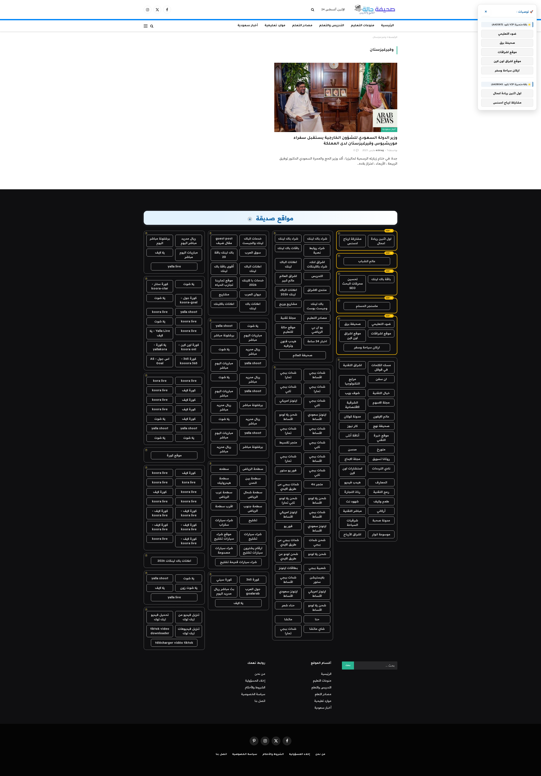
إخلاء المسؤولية (255, 680)
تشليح (253, 520)
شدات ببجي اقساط (317, 375)
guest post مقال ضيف (224, 241)
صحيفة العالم (302, 355)
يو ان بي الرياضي (317, 329)
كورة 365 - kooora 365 (188, 361)
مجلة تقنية (288, 318)
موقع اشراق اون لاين (352, 335)
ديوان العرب (253, 294)
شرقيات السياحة (352, 522)
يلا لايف (238, 603)
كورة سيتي (224, 579)
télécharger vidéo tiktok (174, 643)
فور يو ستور (288, 470)
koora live (160, 312)
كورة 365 (252, 579)
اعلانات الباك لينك (288, 264)
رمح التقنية (381, 492)
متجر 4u (317, 484)
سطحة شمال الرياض (252, 494)
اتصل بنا (260, 701)
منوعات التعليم (362, 25)
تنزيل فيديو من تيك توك (188, 617)
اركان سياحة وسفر (367, 347)
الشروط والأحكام (255, 687)
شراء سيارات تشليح (253, 536)
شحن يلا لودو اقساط (288, 417)
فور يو (288, 526)
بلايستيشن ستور (317, 580)
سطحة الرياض (252, 469)
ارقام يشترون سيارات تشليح (253, 550)
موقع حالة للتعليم (288, 329)
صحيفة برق (352, 324)
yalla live (174, 266)
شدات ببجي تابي (288, 389)
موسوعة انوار (381, 534)
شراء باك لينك (317, 238)
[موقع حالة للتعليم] (374, 9)
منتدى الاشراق (317, 290)
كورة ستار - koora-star (159, 286)
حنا (317, 619)
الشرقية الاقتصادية (352, 405)
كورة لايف (188, 390)
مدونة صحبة (381, 520)
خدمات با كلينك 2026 (253, 282)
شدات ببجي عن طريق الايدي (288, 486)
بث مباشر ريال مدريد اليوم (224, 591)
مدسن (352, 449)
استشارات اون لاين (352, 470)
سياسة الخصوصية (253, 694)
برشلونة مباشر (224, 335)
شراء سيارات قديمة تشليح (238, 562)
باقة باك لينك (381, 279)
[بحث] (313, 9)
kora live (160, 381)
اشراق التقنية (352, 365)
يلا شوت (252, 326)
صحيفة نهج (381, 426)
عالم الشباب (366, 261)
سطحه (224, 469)
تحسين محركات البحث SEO (352, 283)
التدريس (317, 276)
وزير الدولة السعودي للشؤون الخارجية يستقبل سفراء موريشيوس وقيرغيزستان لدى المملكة (345, 141)
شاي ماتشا (317, 629)
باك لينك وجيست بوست (317, 306)
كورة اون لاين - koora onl (188, 347)
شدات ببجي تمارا (288, 375)
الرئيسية (387, 25)
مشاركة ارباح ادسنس (352, 241)
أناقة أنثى (352, 435)
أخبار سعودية (248, 25)
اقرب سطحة (224, 506)
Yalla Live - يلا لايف (160, 333)
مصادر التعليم (317, 318)
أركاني (381, 511)
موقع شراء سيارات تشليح (224, 536)
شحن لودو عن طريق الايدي (288, 556)
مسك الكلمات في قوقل (381, 367)
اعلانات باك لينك (252, 306)
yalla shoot (224, 326)
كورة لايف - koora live (189, 513)
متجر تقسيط (288, 442)
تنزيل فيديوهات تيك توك (188, 631)
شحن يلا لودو (317, 554)
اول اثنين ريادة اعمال (381, 241)
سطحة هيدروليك (224, 480)
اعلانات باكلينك (224, 304)
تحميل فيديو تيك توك (160, 617)
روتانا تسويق (381, 459)
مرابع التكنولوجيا (352, 381)
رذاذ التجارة (352, 492)
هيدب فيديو (352, 482)
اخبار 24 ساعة (317, 341)
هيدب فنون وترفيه (288, 343)
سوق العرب (253, 252)
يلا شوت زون (188, 588)
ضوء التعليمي (381, 324)
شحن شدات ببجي (317, 542)
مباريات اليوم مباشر (253, 337)
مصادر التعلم (302, 25)
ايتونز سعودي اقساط (317, 417)
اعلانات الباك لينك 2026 (288, 292)
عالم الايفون (381, 416)
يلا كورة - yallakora (160, 347)
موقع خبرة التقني (381, 438)
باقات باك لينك (288, 248)
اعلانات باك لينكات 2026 (174, 561)
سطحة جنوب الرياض (252, 508)
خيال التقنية (381, 393)
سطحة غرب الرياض (224, 494)
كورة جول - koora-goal (188, 300)
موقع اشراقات (381, 333)
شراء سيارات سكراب (224, 522)
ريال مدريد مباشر (253, 351)
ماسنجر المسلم (367, 306)
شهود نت (352, 501)
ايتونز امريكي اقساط (288, 514)
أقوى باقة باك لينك (224, 269)
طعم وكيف (381, 501)
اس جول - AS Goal (159, 361)
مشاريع (224, 294)
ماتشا (288, 619)
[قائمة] (146, 26)
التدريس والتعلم (331, 25)
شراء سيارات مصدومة (224, 550)
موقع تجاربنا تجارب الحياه (224, 282)
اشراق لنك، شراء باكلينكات (317, 264)
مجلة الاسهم (381, 402)
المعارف (381, 482)
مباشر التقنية (352, 511)
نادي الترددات (381, 468)
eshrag (380, 150)
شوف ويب (352, 393)
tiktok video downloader (159, 631)
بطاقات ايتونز (288, 568)
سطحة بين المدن (253, 480)
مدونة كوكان (352, 416)
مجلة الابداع (352, 459)
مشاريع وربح (288, 304)
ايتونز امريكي (288, 400)
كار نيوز (352, 426)
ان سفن (381, 379)
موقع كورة (174, 455)
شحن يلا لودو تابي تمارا (288, 500)
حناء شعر (288, 605)
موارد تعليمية (275, 25)
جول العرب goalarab (252, 591)
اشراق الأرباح (352, 534)
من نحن (260, 674)
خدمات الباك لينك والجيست (252, 241)
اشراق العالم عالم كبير (288, 278)
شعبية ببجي (317, 568)
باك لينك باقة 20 (224, 255)
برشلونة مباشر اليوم (160, 241)
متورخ (381, 449)
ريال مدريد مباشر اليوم (189, 241)
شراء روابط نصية (317, 250)
